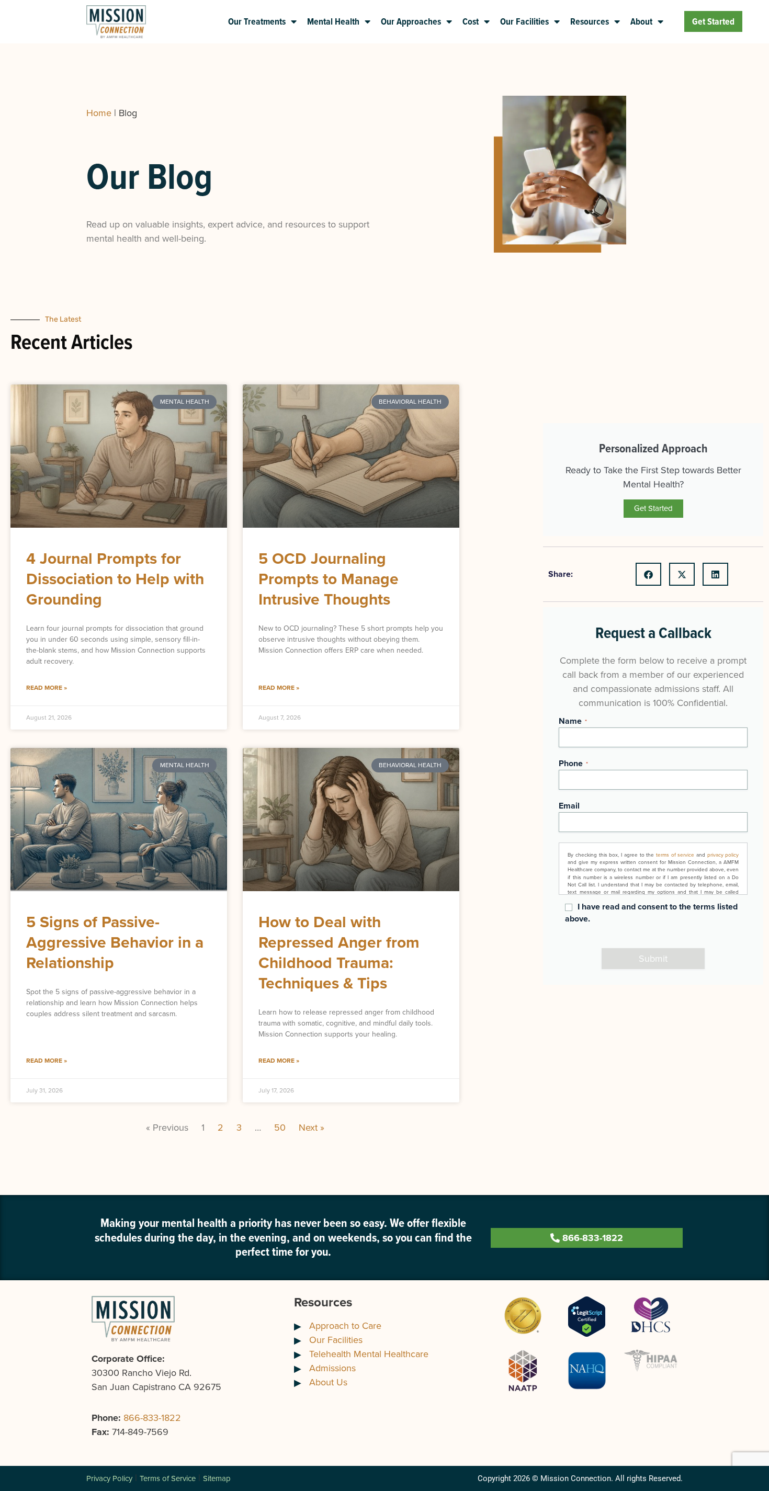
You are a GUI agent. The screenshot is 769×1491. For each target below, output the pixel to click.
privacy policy (723, 855)
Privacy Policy (109, 1478)
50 (280, 1127)
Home (98, 113)
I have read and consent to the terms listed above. (651, 913)
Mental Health (333, 21)
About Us (328, 1382)
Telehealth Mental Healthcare (368, 1354)
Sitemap (217, 1478)
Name (573, 721)
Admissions (332, 1368)
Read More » (46, 687)
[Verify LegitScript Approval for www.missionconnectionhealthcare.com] (587, 1316)
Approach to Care (345, 1326)
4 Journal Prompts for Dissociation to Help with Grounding (115, 579)
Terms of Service (168, 1478)
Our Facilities (524, 21)
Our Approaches (411, 21)
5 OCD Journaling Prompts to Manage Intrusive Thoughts (328, 579)
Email (569, 806)
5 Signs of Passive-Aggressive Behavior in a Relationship (114, 942)
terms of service (675, 855)
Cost (470, 21)
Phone (573, 763)
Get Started (713, 21)
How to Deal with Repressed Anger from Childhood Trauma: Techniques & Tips (339, 952)
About (641, 21)
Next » (311, 1127)
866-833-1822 (152, 1418)
